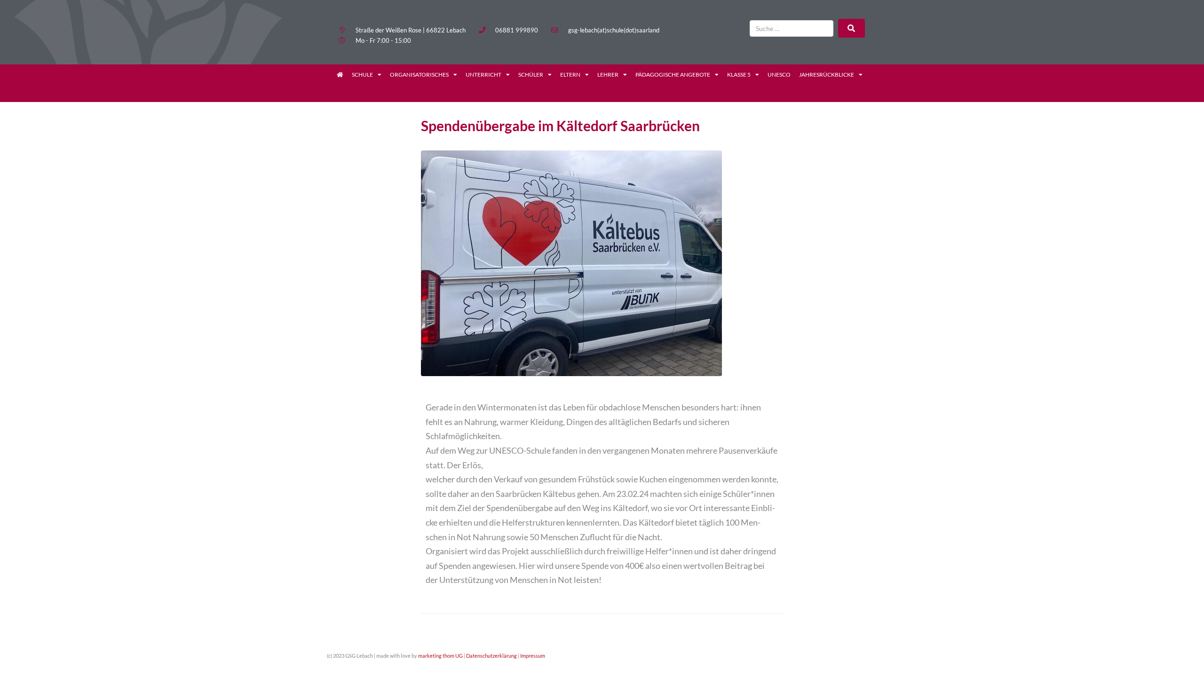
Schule (362, 74)
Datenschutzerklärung (491, 656)
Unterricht (483, 74)
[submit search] (851, 28)
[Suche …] (791, 28)
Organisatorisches (419, 74)
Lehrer (607, 74)
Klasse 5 (739, 74)
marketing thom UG (440, 656)
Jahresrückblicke (826, 74)
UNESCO (779, 74)
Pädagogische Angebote (672, 74)
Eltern (570, 74)
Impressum (532, 656)
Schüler (530, 74)
